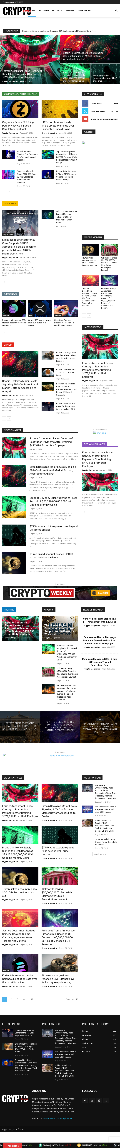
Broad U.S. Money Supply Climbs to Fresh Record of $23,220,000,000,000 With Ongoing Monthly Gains (54, 501)
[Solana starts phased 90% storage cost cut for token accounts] (14, 308)
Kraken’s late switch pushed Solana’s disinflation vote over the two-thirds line (19, 979)
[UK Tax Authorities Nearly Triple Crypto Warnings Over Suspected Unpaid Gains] (60, 109)
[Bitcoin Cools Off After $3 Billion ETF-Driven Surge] (48, 372)
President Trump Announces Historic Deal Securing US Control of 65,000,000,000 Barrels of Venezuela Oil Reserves (108, 298)
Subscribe (113, 119)
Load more (99, 854)
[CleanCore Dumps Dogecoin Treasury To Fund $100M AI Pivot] (66, 308)
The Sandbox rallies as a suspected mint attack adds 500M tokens (105, 809)
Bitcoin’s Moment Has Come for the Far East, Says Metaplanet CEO (65, 406)
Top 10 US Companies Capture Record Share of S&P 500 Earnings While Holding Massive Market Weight (66, 157)
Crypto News (8, 235)
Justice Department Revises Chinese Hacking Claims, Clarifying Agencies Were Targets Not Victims (89, 297)
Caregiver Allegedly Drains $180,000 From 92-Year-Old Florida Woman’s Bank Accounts (26, 177)
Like (116, 103)
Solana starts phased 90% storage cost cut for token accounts (14, 323)
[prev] (110, 31)
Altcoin (6, 315)
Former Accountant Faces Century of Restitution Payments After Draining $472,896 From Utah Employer (97, 369)
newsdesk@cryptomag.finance (57, 1118)
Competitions (84, 10)
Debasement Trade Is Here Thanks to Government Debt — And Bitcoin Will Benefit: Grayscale (66, 389)
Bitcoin (67, 49)
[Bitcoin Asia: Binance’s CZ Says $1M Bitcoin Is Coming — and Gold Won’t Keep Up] (48, 174)
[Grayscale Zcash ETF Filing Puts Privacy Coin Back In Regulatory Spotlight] (20, 109)
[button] (116, 10)
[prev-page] (4, 192)
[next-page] (9, 192)
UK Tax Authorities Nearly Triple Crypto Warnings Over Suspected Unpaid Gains (58, 126)
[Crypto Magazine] (15, 1098)
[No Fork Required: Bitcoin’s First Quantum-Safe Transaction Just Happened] (8, 154)
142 (31, 999)
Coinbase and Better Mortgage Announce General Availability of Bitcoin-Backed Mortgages (99, 640)
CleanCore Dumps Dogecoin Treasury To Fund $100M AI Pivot (64, 323)
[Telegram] (99, 1100)
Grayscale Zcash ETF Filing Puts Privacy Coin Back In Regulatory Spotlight (18, 126)
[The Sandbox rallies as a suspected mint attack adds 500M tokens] (87, 809)
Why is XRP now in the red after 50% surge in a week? (39, 323)
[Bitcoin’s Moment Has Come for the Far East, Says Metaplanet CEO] (48, 406)
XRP (30, 315)
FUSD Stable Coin (46, 10)
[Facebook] (85, 1100)
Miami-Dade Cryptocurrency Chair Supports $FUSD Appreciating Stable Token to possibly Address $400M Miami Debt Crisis (19, 246)
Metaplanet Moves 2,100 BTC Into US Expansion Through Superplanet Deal (99, 662)
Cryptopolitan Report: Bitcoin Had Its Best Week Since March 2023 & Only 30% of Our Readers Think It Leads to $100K (26, 1065)
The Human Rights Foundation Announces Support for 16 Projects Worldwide (59, 630)
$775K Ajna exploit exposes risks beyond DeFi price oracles (58, 851)
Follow (114, 111)
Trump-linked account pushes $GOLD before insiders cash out (19, 892)
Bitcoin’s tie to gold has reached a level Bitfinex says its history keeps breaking (58, 979)
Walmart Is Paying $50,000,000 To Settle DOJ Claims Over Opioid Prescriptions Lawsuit (109, 264)
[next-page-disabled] (9, 282)
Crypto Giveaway (65, 10)
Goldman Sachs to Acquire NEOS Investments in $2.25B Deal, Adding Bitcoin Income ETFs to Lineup (104, 825)
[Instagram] (92, 1100)
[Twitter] (106, 1100)
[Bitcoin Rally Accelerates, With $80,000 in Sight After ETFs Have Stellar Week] (7, 1046)
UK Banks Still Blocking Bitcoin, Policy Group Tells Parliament (106, 842)
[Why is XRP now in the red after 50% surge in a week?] (40, 308)
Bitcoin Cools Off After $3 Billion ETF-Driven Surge (66, 372)
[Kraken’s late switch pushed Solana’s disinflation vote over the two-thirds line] (20, 963)
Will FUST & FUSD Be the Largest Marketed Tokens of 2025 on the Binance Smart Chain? (66, 217)
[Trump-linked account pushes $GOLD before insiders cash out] (90, 250)
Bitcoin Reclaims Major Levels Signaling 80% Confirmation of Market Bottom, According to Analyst (20, 386)
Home (32, 10)
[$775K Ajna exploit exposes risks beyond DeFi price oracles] (105, 74)
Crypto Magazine (10, 133)
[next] (115, 31)
